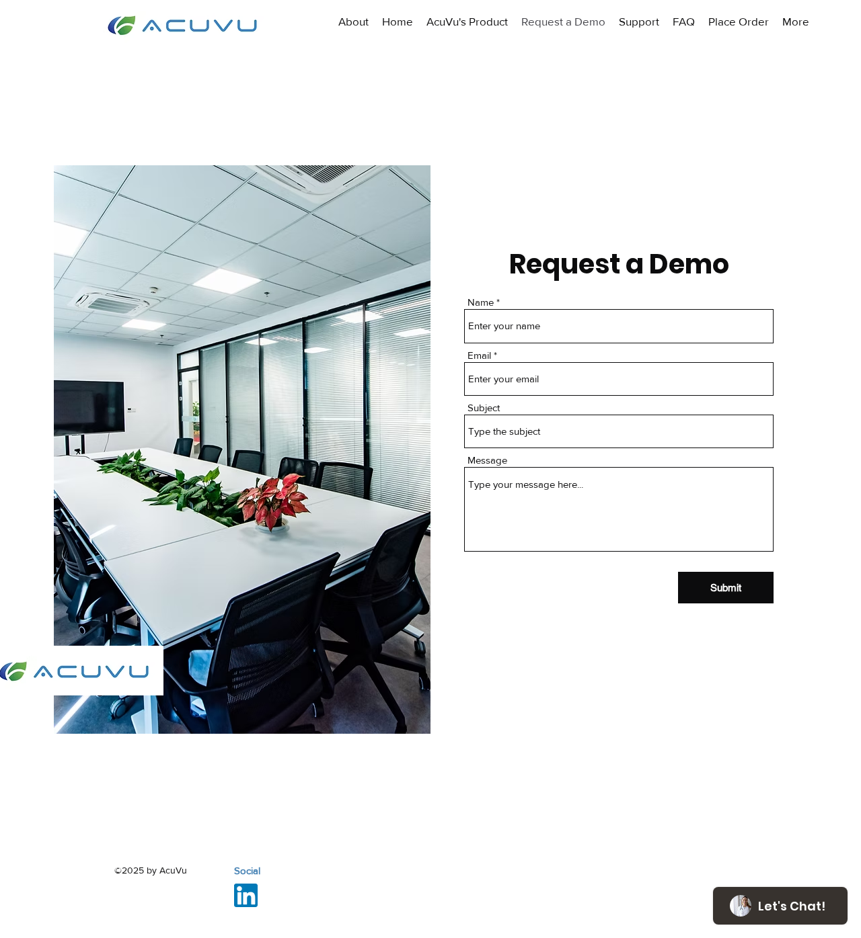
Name (480, 302)
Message (487, 460)
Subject (483, 407)
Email (479, 355)
